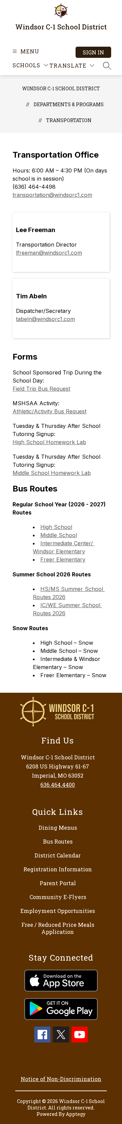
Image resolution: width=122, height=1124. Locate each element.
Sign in (93, 52)
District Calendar (58, 855)
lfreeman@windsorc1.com (49, 252)
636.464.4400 (57, 784)
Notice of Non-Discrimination (61, 1078)
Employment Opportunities (57, 910)
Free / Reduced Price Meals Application (57, 928)
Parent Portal (58, 883)
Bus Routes (58, 841)
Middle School (58, 535)
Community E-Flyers (57, 896)
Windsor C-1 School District (61, 88)
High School (56, 527)
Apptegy (75, 1114)
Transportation (69, 120)
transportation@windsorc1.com (52, 194)
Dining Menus (58, 827)
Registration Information (57, 869)
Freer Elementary (62, 559)
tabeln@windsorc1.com (45, 319)
